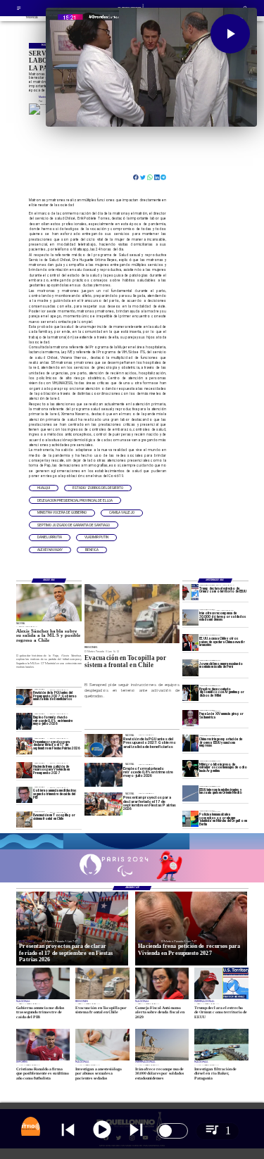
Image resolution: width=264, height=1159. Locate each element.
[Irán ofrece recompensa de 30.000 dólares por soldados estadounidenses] (190, 617)
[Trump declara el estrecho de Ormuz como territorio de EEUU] (190, 592)
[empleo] (24, 721)
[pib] (24, 795)
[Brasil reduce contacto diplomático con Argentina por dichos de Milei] (190, 693)
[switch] (172, 1131)
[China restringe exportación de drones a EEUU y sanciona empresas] (190, 743)
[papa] (190, 718)
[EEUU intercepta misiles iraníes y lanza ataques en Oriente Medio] (190, 793)
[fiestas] (24, 745)
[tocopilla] (24, 819)
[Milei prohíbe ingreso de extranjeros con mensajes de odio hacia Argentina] (190, 768)
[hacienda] (24, 770)
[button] (43, 488)
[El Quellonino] (19, 9)
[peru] (190, 667)
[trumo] (190, 642)
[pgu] (24, 697)
